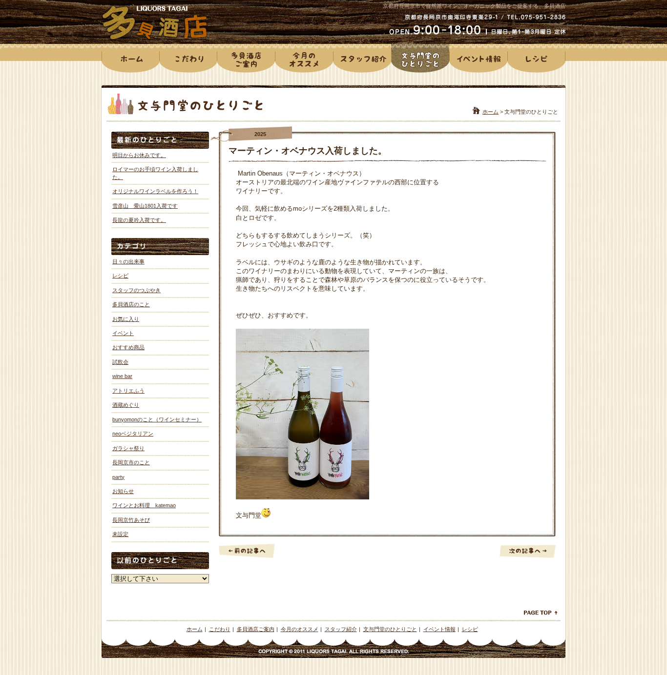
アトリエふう (128, 391)
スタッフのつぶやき (136, 290)
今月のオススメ (299, 629)
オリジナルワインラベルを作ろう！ (155, 191)
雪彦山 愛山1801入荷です (145, 206)
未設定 (120, 534)
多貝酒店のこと (131, 304)
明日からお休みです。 (139, 155)
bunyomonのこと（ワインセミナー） (157, 419)
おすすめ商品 (128, 347)
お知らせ (123, 491)
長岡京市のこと (131, 462)
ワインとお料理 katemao (144, 505)
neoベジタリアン (132, 434)
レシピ (120, 275)
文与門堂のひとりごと (390, 629)
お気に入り (125, 319)
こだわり (219, 629)
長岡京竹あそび (131, 520)
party (118, 477)
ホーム (490, 112)
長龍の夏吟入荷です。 (139, 220)
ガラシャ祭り (128, 448)
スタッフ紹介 (341, 629)
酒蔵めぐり (125, 405)
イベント (123, 333)
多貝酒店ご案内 (255, 629)
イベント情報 (439, 629)
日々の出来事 (128, 261)
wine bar (122, 376)
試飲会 (120, 362)
